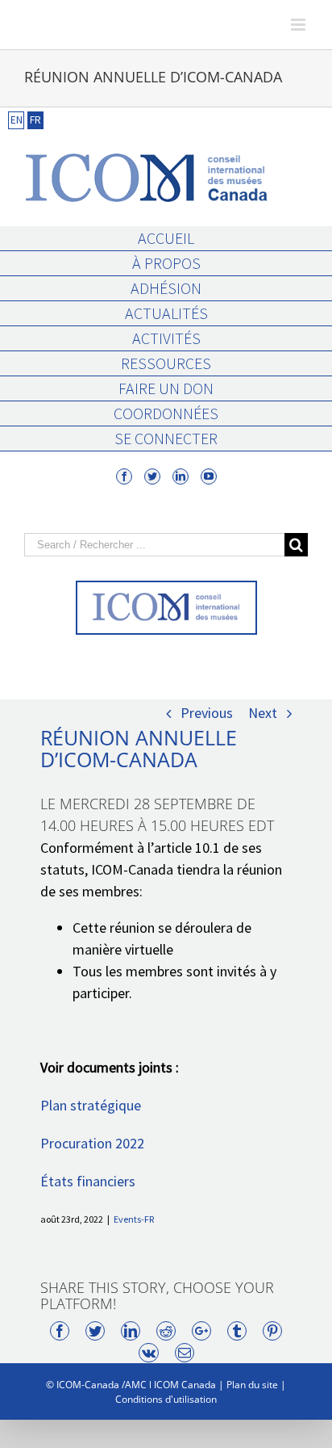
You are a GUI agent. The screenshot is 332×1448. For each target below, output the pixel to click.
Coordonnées (166, 413)
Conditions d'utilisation (166, 1399)
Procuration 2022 (92, 1143)
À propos (166, 263)
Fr (35, 120)
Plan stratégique (90, 1105)
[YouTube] (209, 476)
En (16, 120)
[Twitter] (152, 476)
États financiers (87, 1181)
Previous (207, 712)
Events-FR (134, 1219)
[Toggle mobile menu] (299, 24)
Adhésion (166, 288)
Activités (166, 338)
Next (262, 712)
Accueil (166, 238)
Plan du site (252, 1384)
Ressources (166, 363)
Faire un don (166, 388)
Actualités (166, 313)
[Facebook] (124, 476)
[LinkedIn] (180, 476)
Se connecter (166, 438)
